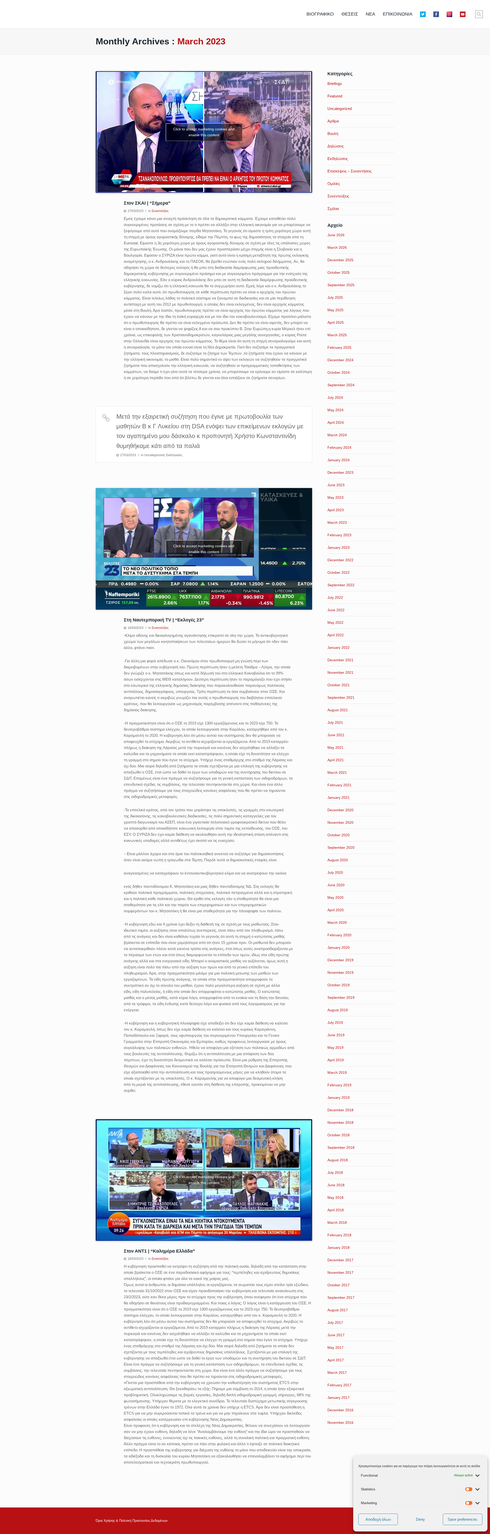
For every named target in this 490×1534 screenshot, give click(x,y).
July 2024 (335, 397)
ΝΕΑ (370, 14)
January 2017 (338, 1397)
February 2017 (339, 1385)
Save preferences (462, 1519)
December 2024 (340, 360)
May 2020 (335, 897)
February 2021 (339, 785)
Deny (420, 1519)
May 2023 (335, 497)
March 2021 (337, 772)
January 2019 (338, 1097)
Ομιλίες (333, 183)
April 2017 (335, 1360)
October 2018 (338, 1135)
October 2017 (338, 1285)
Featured (334, 96)
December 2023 (340, 472)
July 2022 (335, 597)
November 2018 (340, 1122)
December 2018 (340, 1110)
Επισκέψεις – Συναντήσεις (349, 171)
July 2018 (335, 1172)
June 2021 (336, 735)
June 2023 (336, 485)
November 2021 (340, 672)
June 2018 (336, 1185)
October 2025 (338, 272)
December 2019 (340, 960)
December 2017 (340, 1260)
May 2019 (335, 1047)
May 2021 (335, 747)
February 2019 (339, 1085)
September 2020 (340, 847)
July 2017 (335, 1322)
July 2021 (335, 722)
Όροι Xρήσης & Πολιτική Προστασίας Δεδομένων (132, 1521)
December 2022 (340, 560)
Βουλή (332, 133)
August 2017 (337, 1310)
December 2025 (340, 260)
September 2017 (340, 1297)
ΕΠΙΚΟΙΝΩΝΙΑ (397, 14)
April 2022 (335, 635)
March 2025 (337, 335)
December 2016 (340, 1410)
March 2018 (337, 1222)
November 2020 (340, 822)
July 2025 (335, 297)
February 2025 (339, 347)
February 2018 (339, 1235)
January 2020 (338, 947)
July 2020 (335, 872)
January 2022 (338, 647)
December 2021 (340, 660)
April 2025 (335, 322)
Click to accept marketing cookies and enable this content (203, 132)
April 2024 (335, 422)
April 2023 (335, 510)
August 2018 (337, 1160)
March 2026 (337, 247)
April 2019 (335, 1060)
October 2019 (338, 985)
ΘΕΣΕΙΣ (349, 14)
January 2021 (338, 797)
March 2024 (337, 435)
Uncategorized (154, 455)
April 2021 (335, 760)
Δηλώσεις (335, 146)
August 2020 (337, 860)
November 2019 (340, 972)
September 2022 (340, 585)
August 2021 (337, 710)
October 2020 (338, 835)
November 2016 (340, 1422)
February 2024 (339, 447)
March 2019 (337, 1072)
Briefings (334, 83)
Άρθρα (333, 121)
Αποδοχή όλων (378, 1519)
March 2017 (337, 1372)
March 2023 (337, 522)
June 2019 (336, 1035)
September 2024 (340, 385)
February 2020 (339, 935)
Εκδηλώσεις (174, 455)
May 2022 (335, 622)
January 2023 (338, 547)
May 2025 (335, 310)
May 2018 (335, 1197)
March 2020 (337, 922)
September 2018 (340, 1147)
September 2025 (340, 285)
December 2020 (340, 810)
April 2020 (335, 910)
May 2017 (335, 1347)
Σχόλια (333, 208)
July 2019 (335, 1022)
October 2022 (338, 572)
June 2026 (336, 235)
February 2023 (339, 535)
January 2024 (338, 460)
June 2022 (336, 610)
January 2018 (338, 1247)
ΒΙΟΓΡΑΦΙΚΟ (320, 14)
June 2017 (336, 1335)
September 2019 (340, 997)
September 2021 (340, 697)
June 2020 (336, 885)
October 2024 (338, 372)
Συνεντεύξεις (160, 211)
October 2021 (338, 685)
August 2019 (337, 1010)
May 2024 (335, 410)
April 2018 (335, 1210)
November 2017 (340, 1272)
